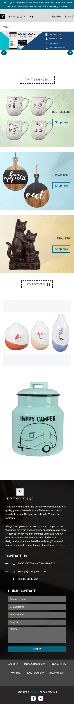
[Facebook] (33, 698)
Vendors (15, 673)
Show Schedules (35, 673)
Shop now (61, 122)
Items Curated (37, 682)
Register (56, 16)
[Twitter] (40, 698)
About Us (13, 664)
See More (60, 545)
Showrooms (56, 673)
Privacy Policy (58, 664)
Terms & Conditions (34, 664)
